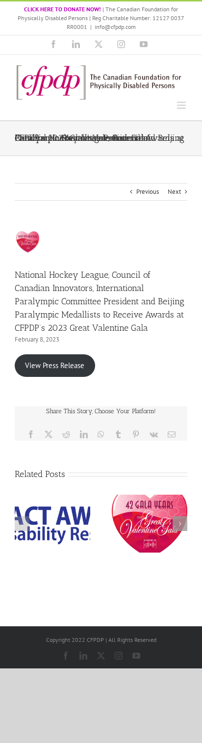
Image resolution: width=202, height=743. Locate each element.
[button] (22, 523)
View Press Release (54, 365)
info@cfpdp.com (115, 26)
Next (174, 191)
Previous (147, 191)
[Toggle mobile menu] (182, 105)
